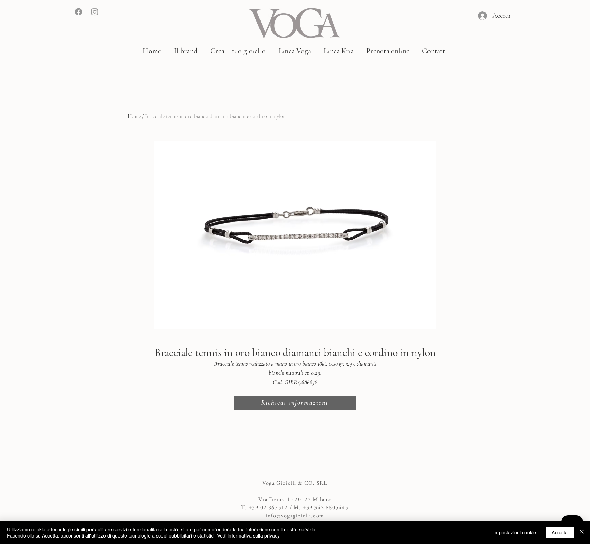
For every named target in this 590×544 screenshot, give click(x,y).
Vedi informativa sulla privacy (248, 535)
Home (134, 116)
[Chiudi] (582, 532)
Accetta (560, 532)
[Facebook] (78, 11)
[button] (186, 51)
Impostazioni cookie (514, 532)
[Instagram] (94, 11)
